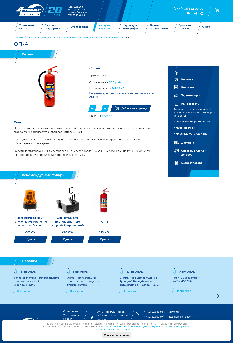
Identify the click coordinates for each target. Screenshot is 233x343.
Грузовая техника (185, 27)
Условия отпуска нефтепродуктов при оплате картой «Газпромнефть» (36, 281)
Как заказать (190, 103)
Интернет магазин (105, 27)
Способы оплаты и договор (193, 152)
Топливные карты (26, 27)
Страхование (79, 26)
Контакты (187, 87)
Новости (68, 318)
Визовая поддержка (52, 27)
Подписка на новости (180, 316)
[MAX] (201, 13)
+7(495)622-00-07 (185, 133)
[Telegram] (195, 13)
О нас (206, 26)
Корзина (187, 79)
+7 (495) (190, 8)
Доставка (187, 142)
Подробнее (24, 291)
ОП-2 (104, 221)
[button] (213, 296)
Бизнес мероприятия (159, 27)
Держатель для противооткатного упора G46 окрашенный (67, 221)
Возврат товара (191, 162)
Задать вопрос (191, 95)
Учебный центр (72, 315)
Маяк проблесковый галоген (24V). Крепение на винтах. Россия (30, 221)
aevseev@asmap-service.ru (192, 121)
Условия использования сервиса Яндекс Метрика (130, 326)
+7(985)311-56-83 (184, 127)
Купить (30, 239)
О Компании (70, 311)
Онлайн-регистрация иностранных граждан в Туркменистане (83, 281)
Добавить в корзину (134, 108)
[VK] (189, 13)
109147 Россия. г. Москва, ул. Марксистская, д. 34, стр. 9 (113, 313)
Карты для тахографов (131, 27)
